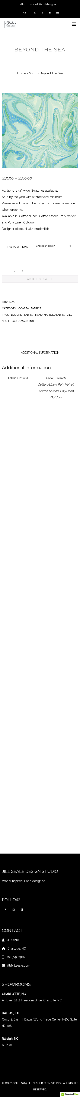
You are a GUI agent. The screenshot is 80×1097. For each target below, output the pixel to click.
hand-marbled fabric (50, 314)
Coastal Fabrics (29, 308)
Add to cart (40, 279)
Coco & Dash (11, 1019)
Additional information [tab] (40, 352)
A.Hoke (7, 1000)
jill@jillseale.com (18, 965)
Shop (32, 73)
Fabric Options (17, 246)
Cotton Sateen (48, 391)
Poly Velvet (66, 384)
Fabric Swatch (55, 378)
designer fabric (22, 314)
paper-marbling (23, 321)
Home (21, 73)
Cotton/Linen (47, 384)
